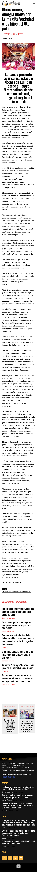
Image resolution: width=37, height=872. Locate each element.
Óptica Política (8, 618)
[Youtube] (21, 858)
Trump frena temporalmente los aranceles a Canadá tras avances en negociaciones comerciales (17, 678)
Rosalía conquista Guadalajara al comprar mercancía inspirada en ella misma (17, 625)
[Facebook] (10, 858)
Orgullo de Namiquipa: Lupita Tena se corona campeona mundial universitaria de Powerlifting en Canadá (18, 833)
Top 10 (20, 34)
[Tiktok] (4, 858)
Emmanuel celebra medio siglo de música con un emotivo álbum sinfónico (17, 654)
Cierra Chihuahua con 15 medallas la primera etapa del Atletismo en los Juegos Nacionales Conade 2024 (27, 726)
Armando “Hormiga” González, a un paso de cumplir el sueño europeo (18, 667)
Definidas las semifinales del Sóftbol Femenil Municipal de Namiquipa (18, 842)
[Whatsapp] (15, 858)
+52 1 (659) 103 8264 (9, 777)
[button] (18, 866)
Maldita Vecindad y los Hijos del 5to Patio (17, 591)
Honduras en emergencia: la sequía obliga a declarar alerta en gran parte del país (18, 611)
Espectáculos (9, 34)
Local (4, 827)
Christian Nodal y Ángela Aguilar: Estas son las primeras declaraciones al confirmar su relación (10, 726)
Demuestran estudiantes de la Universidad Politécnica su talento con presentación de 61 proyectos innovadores (18, 640)
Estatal (5, 647)
